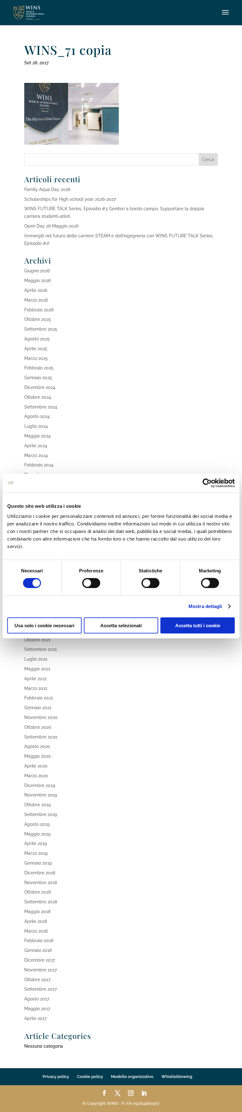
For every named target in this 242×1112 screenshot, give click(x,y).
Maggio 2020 (37, 756)
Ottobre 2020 (37, 727)
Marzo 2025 (36, 358)
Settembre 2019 (40, 814)
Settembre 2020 (41, 736)
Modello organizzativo (132, 1076)
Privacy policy (56, 1076)
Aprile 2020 (36, 765)
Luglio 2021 (35, 659)
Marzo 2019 (36, 853)
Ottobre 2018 (37, 892)
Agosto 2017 (36, 998)
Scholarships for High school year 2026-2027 (70, 199)
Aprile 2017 (35, 1018)
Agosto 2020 (37, 746)
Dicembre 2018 (39, 872)
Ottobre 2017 (37, 979)
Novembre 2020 (41, 717)
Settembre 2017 (40, 989)
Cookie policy (90, 1076)
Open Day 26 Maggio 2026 (51, 226)
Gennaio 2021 (37, 707)
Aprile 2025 (35, 348)
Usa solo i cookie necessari (44, 625)
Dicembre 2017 (39, 960)
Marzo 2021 (35, 688)
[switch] (91, 583)
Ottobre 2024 (37, 397)
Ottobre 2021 (37, 639)
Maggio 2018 (37, 911)
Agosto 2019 (36, 824)
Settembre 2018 (40, 901)
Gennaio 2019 (38, 863)
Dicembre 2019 (39, 785)
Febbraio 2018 (38, 940)
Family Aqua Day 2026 (47, 189)
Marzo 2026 (36, 300)
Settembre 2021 (40, 649)
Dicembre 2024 (39, 387)
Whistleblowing (176, 1076)
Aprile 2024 (35, 445)
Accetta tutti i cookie (197, 625)
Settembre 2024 (40, 406)
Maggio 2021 (37, 668)
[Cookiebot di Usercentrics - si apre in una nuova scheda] (207, 483)
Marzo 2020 (36, 775)
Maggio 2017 (37, 1008)
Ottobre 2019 (37, 804)
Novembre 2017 (40, 969)
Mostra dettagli (205, 606)
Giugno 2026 (37, 270)
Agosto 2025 (37, 338)
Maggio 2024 (37, 435)
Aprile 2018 (35, 921)
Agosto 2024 (37, 416)
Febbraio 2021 (38, 697)
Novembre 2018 (40, 882)
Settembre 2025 (40, 329)
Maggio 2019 (37, 834)
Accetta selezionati (121, 625)
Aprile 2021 (35, 678)
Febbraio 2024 (39, 464)
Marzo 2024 (36, 455)
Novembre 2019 (40, 794)
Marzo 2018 (36, 931)
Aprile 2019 (35, 843)
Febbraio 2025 (39, 367)
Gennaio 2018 (38, 950)
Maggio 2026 (37, 280)
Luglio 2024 (36, 426)
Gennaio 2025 (38, 377)
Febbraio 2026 (39, 309)
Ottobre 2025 (37, 319)
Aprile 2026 (35, 290)
